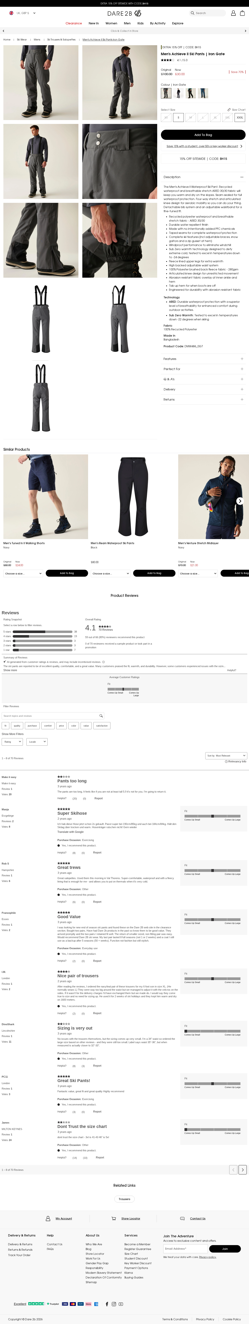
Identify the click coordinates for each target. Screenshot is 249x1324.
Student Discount (136, 1258)
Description (172, 177)
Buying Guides (133, 1277)
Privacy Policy (205, 1319)
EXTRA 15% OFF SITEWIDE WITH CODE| (124, 3)
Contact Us (197, 1218)
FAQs (50, 1249)
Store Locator (130, 1218)
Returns (169, 399)
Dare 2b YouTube (121, 1304)
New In (94, 23)
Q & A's (169, 379)
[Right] (240, 501)
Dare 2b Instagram (114, 1304)
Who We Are (94, 1244)
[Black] (191, 92)
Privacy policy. (207, 1257)
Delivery (169, 389)
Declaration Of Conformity (104, 1277)
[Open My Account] (233, 13)
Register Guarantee (137, 1249)
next (245, 31)
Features (170, 358)
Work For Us (93, 1258)
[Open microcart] (242, 13)
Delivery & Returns (20, 1244)
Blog (88, 1249)
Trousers (124, 1199)
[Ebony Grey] (178, 92)
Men (127, 23)
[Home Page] (124, 12)
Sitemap (91, 1282)
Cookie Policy (232, 1319)
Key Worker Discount (138, 1263)
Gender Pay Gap (97, 1263)
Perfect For (172, 369)
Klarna (128, 1272)
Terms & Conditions (175, 1319)
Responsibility (94, 1268)
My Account (64, 1218)
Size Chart (131, 1253)
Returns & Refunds (124, 30)
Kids (140, 23)
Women (111, 23)
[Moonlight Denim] (203, 92)
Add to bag (203, 135)
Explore (177, 23)
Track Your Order (19, 1255)
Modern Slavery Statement (104, 1272)
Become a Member (137, 1244)
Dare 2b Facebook (107, 1304)
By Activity (157, 23)
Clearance (74, 23)
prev (3, 31)
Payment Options (136, 1268)
